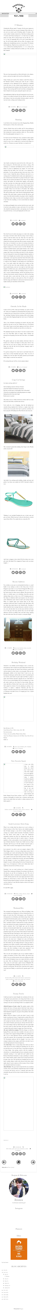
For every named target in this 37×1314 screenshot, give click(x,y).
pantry (7, 979)
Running (18, 119)
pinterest (6, 1140)
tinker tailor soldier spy (20, 979)
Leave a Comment (23, 107)
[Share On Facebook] (16, 110)
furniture (21, 648)
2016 (4, 1270)
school (19, 809)
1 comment (22, 220)
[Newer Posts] (4, 1164)
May (6, 1281)
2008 (4, 1297)
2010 (4, 1292)
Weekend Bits (18, 908)
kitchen (22, 977)
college (20, 893)
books (10, 1148)
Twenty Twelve (18, 993)
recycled (29, 648)
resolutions (11, 979)
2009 (4, 1294)
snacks (23, 809)
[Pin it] (24, 110)
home (25, 648)
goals (13, 1148)
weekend (28, 979)
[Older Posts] (33, 1164)
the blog (21, 134)
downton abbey (8, 977)
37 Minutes (18, 25)
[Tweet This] (13, 110)
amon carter (17, 746)
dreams (24, 893)
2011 (4, 1290)
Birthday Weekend (18, 662)
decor (16, 648)
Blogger (21, 1309)
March (6, 1283)
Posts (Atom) (11, 1167)
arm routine (25, 46)
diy (18, 648)
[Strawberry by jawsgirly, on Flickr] (7, 287)
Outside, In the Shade (18, 306)
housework (17, 977)
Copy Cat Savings (18, 379)
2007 (4, 1299)
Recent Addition (19, 581)
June (6, 1278)
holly (13, 977)
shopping (29, 746)
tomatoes (27, 809)
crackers (10, 809)
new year (17, 1148)
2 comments (18, 1150)
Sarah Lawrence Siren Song (18, 824)
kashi (16, 809)
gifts (26, 746)
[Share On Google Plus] (20, 110)
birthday (22, 746)
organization (27, 977)
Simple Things (29, 590)
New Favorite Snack (18, 761)
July (5, 1274)
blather (6, 809)
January (6, 1287)
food (14, 809)
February (7, 1285)
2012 (7, 1148)
